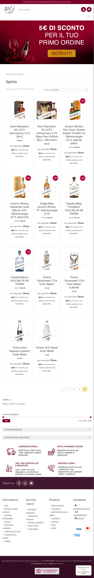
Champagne (56, 509)
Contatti (7, 522)
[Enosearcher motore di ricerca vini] (47, 571)
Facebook (80, 518)
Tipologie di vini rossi (12, 531)
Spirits (14, 74)
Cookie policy (33, 529)
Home (8, 74)
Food (53, 525)
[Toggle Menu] (88, 17)
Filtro (6, 420)
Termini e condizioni (35, 522)
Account (85, 9)
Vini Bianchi (55, 518)
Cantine (7, 541)
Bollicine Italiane (57, 505)
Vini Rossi (55, 522)
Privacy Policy (33, 525)
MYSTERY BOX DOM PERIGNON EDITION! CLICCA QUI (47, 2)
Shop (6, 505)
